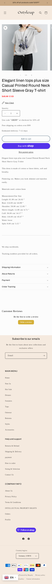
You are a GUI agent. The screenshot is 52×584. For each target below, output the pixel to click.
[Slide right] (31, 75)
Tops (7, 407)
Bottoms (8, 418)
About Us (8, 491)
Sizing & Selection (12, 469)
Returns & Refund (12, 446)
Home (7, 378)
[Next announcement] (47, 3)
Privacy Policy (11, 497)
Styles (7, 424)
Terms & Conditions (13, 502)
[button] (5, 13)
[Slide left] (20, 75)
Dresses (8, 395)
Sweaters (8, 401)
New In (8, 384)
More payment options (26, 152)
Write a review (26, 322)
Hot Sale (8, 389)
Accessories (9, 430)
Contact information (33, 579)
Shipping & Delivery (13, 452)
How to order (10, 463)
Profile (7, 520)
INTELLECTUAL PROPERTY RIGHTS (21, 508)
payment (8, 457)
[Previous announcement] (4, 3)
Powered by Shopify (26, 575)
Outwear (8, 413)
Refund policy (19, 579)
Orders (7, 514)
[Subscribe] (44, 355)
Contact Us (9, 475)
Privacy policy (40, 575)
